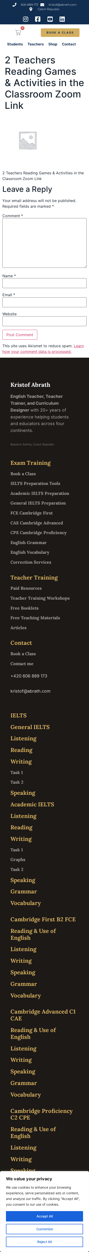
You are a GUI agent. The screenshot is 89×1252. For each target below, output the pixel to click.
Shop (52, 44)
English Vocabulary (29, 552)
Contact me (21, 663)
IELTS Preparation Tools (35, 483)
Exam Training (30, 462)
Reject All (44, 1242)
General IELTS (30, 727)
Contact (69, 44)
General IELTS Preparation (38, 503)
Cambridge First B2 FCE (43, 919)
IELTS (18, 715)
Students (15, 44)
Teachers (36, 44)
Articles (18, 627)
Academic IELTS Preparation (39, 493)
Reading (21, 750)
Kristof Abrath (30, 384)
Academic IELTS (32, 804)
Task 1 (16, 772)
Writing (21, 761)
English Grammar (28, 542)
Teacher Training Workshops (40, 598)
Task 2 (16, 782)
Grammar (23, 891)
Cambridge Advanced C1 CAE (43, 1015)
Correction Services (30, 562)
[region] (44, 1211)
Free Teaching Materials (35, 617)
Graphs (17, 859)
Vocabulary (25, 903)
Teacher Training (34, 577)
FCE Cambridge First (31, 513)
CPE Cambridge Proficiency (38, 532)
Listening (23, 738)
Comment (12, 216)
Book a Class (23, 473)
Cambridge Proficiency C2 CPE (41, 1114)
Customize (44, 1229)
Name (9, 276)
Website (9, 314)
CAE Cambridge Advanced (36, 523)
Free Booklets (24, 608)
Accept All (45, 1216)
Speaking (22, 792)
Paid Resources (26, 588)
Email (8, 295)
